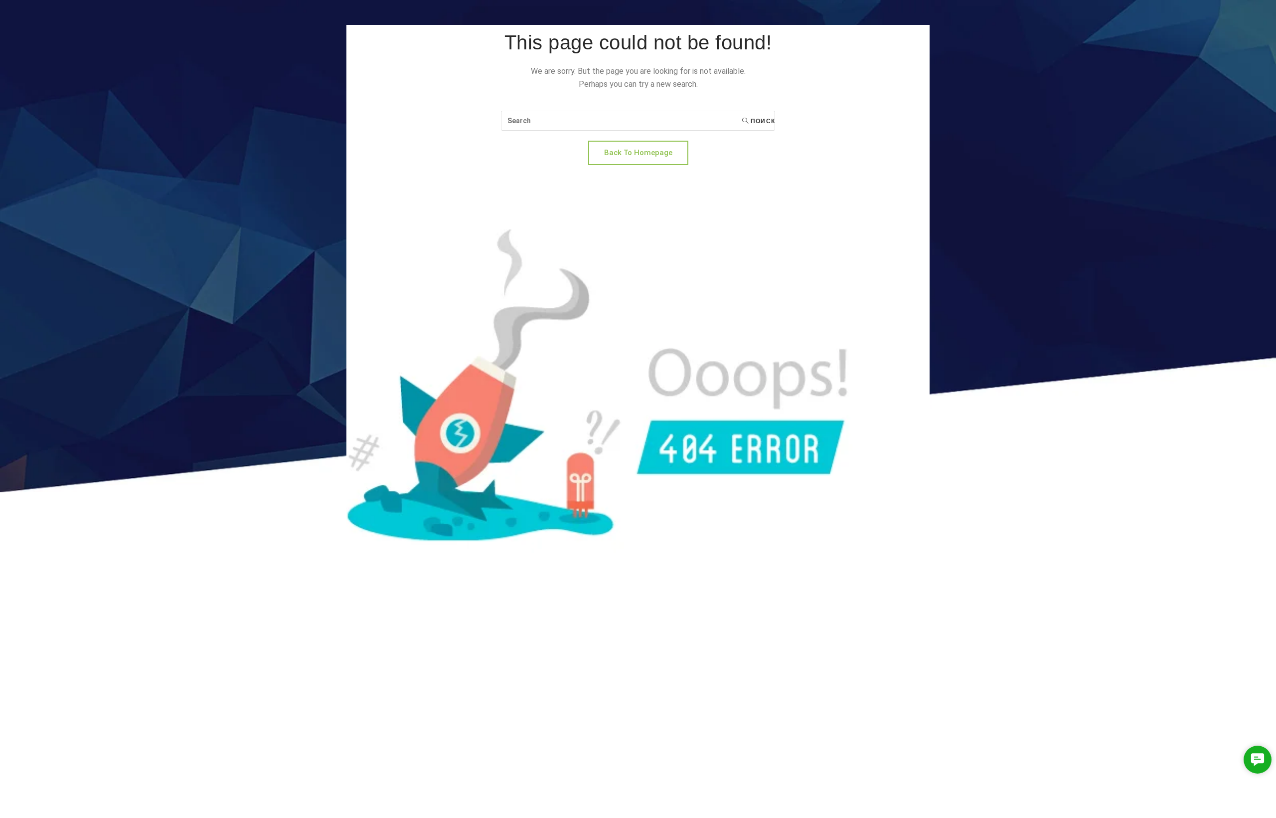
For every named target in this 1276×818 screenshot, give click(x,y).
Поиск (762, 121)
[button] (1258, 760)
